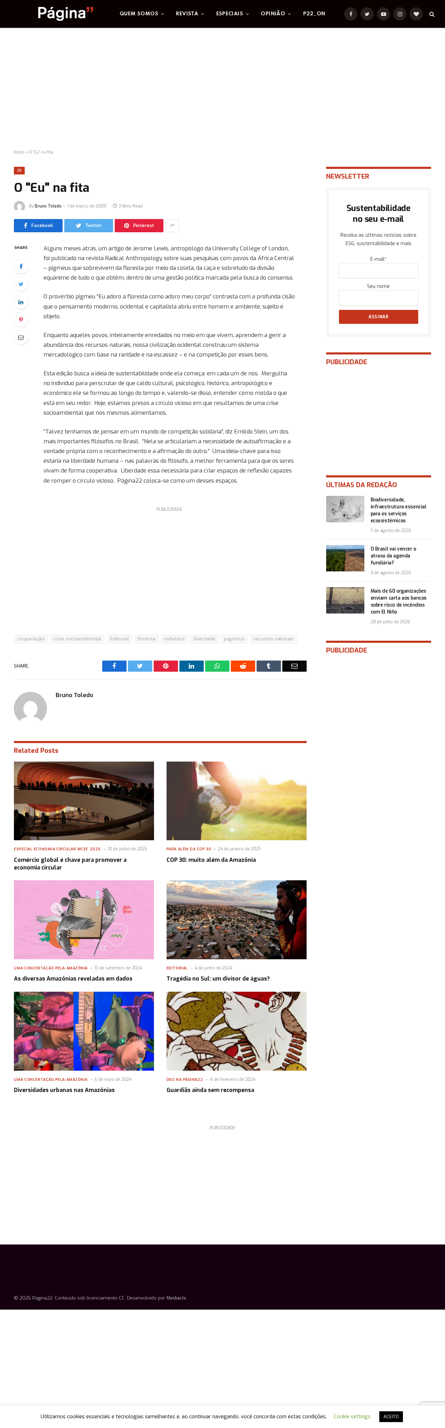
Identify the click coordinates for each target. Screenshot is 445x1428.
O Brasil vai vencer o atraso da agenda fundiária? (393, 556)
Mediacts (176, 1298)
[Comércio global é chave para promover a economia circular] (84, 801)
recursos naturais (273, 639)
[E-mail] (21, 337)
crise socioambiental (77, 639)
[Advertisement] (222, 89)
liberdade (205, 639)
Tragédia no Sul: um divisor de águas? (218, 978)
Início (19, 152)
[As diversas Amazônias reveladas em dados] (84, 919)
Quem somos (139, 13)
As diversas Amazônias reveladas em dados (73, 978)
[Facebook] (21, 266)
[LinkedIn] (21, 302)
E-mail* (378, 259)
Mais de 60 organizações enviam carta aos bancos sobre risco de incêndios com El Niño (399, 601)
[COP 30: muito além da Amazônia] (237, 801)
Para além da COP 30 (189, 849)
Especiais (229, 13)
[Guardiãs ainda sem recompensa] (237, 1031)
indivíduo (174, 639)
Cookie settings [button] (352, 1416)
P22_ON (314, 13)
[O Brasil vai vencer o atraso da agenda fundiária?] (345, 558)
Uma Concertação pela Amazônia (51, 968)
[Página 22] (51, 13)
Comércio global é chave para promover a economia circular (70, 863)
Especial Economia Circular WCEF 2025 (57, 849)
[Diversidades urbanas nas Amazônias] (84, 1031)
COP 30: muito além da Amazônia (211, 860)
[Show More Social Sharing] (172, 225)
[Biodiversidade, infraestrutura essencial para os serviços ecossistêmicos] (345, 509)
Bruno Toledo (48, 206)
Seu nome (378, 286)
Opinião (273, 13)
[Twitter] (21, 284)
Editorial (119, 639)
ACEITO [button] (391, 1417)
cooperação (30, 639)
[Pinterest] (21, 320)
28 (19, 170)
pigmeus (234, 639)
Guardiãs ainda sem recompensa (210, 1090)
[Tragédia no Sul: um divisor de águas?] (237, 919)
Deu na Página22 (185, 1079)
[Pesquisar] (431, 14)
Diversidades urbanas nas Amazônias (64, 1090)
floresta (146, 639)
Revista (187, 13)
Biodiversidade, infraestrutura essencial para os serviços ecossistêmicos (399, 510)
